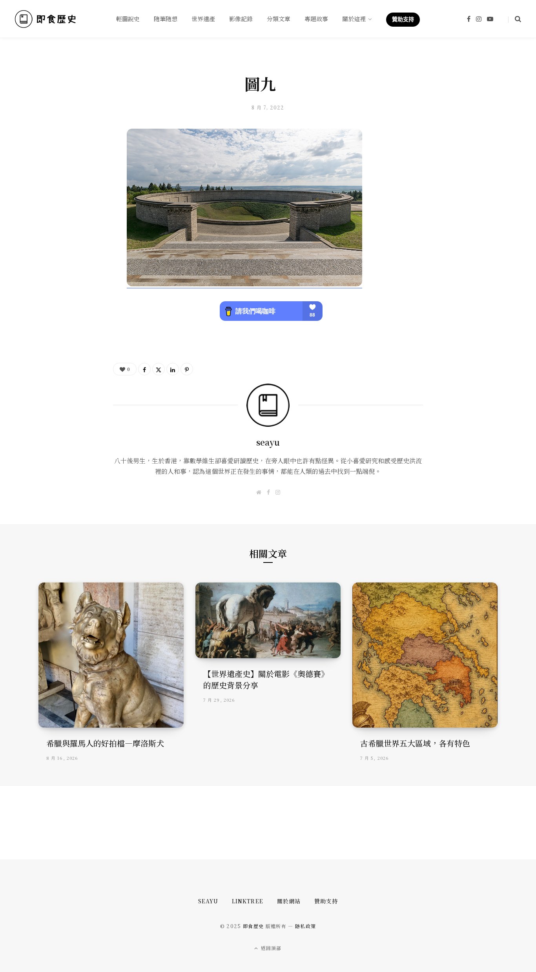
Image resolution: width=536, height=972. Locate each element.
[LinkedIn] (172, 369)
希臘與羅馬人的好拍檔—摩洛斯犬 (105, 743)
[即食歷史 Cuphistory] (45, 19)
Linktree (247, 901)
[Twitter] (158, 369)
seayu (268, 442)
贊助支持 (326, 901)
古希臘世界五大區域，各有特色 (415, 743)
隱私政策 (305, 926)
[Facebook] (144, 369)
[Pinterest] (186, 369)
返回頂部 (270, 948)
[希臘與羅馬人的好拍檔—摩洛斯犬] (111, 655)
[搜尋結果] (514, 19)
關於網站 (289, 901)
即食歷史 (253, 926)
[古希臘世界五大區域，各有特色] (425, 655)
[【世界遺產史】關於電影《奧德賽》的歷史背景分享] (268, 620)
